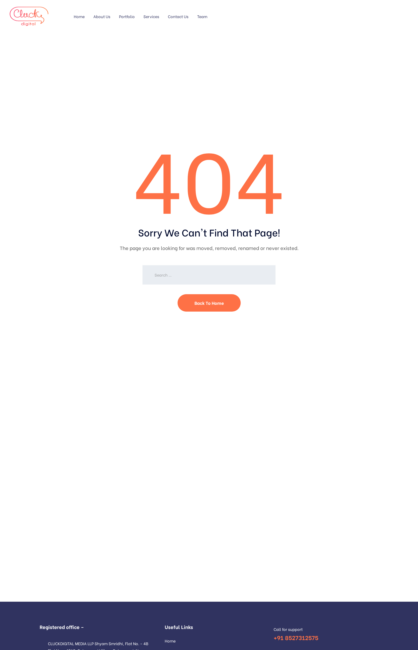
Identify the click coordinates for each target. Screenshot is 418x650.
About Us (101, 16)
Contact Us (178, 16)
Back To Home (209, 303)
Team (202, 16)
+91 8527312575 (296, 637)
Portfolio (127, 16)
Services (151, 16)
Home (79, 16)
